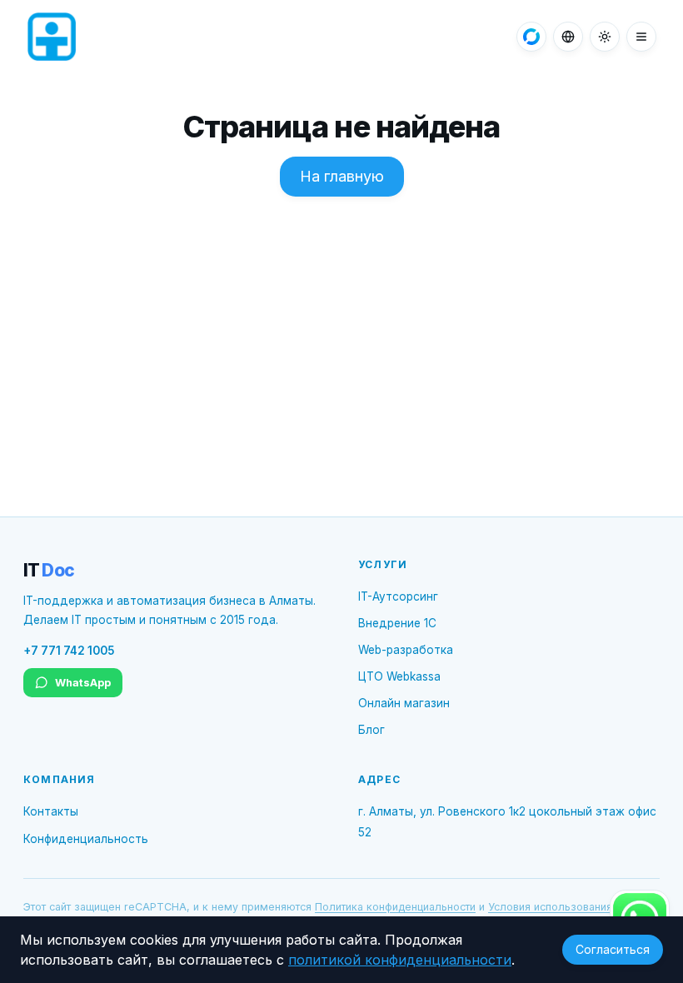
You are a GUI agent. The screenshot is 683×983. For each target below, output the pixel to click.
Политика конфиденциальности (395, 907)
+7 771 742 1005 (68, 650)
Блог (371, 729)
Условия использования (550, 907)
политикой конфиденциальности (399, 959)
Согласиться (613, 949)
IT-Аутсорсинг (398, 596)
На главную (342, 176)
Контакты (50, 811)
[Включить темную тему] (605, 37)
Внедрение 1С (397, 623)
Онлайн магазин (404, 703)
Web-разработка (405, 649)
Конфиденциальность (85, 839)
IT (48, 570)
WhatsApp (83, 682)
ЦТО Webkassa (399, 676)
